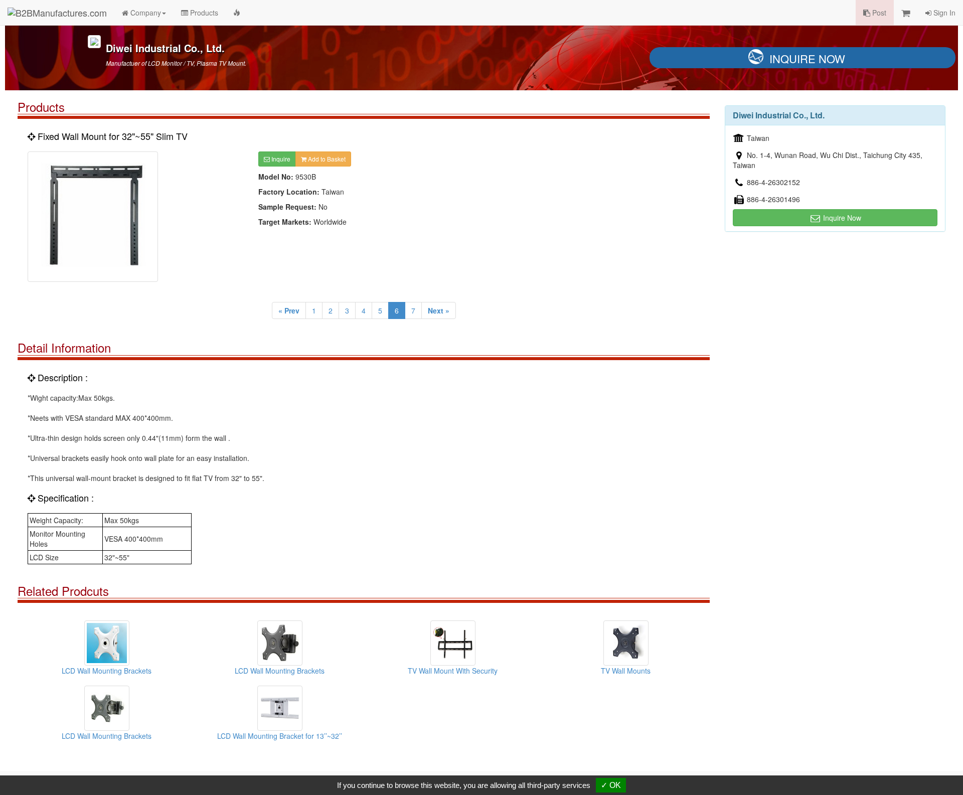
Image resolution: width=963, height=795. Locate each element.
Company (144, 13)
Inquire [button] (280, 158)
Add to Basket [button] (326, 158)
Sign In (943, 13)
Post (878, 13)
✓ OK (611, 785)
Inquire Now (807, 58)
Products (203, 13)
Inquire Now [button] (841, 218)
